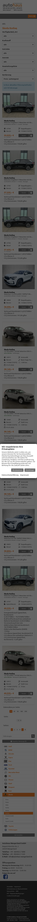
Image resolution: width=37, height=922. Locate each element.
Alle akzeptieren (17, 470)
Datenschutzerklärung (10, 475)
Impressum (24, 475)
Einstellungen (30, 470)
